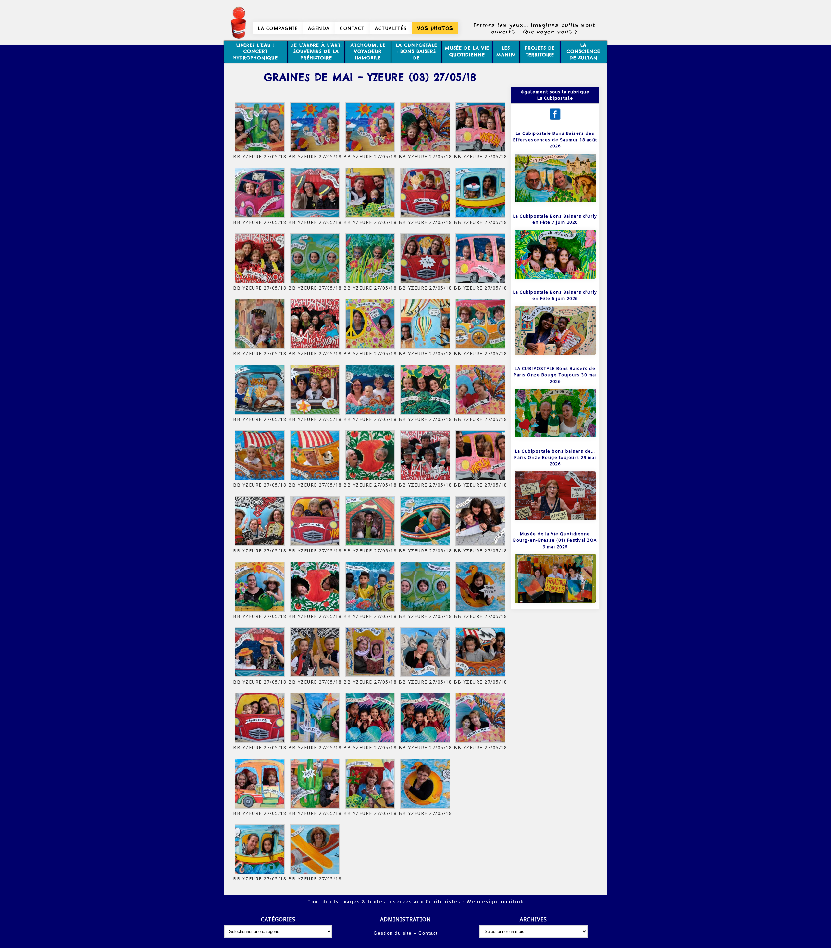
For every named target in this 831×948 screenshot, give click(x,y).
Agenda (319, 28)
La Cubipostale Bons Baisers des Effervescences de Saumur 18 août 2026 (555, 139)
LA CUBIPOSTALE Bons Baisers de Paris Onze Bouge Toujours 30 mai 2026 (555, 374)
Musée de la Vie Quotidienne (467, 51)
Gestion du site (393, 933)
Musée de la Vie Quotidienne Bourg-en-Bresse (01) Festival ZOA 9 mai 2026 (555, 540)
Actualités (391, 28)
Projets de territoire (540, 51)
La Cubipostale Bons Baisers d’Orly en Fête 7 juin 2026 (555, 219)
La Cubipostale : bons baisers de (416, 51)
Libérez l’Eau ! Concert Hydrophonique (255, 51)
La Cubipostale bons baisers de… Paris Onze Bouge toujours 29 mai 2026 (555, 457)
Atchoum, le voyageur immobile (368, 51)
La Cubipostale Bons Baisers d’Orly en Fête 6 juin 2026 (555, 295)
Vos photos (435, 28)
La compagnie (278, 28)
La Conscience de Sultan (583, 51)
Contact (352, 28)
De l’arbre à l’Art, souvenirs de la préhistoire (316, 51)
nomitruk (511, 901)
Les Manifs (506, 51)
